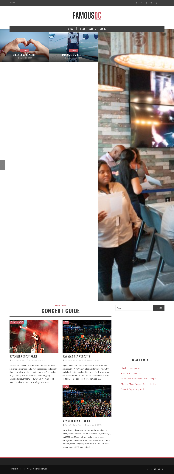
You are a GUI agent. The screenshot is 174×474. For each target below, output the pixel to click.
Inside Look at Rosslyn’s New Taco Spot (138, 378)
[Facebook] (136, 3)
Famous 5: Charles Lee (73, 54)
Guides (13, 322)
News (21, 322)
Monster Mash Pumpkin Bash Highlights (138, 384)
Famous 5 (73, 50)
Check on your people (24, 54)
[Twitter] (151, 3)
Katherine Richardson (73, 360)
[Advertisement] (138, 334)
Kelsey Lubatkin (18, 360)
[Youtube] (156, 3)
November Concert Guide (23, 356)
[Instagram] (146, 3)
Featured (24, 50)
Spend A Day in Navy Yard (132, 389)
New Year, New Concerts (76, 356)
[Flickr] (141, 3)
